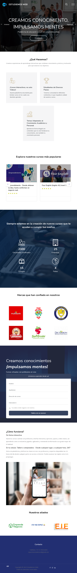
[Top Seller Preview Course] (21, 173)
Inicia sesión (38, 38)
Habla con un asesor (38, 413)
